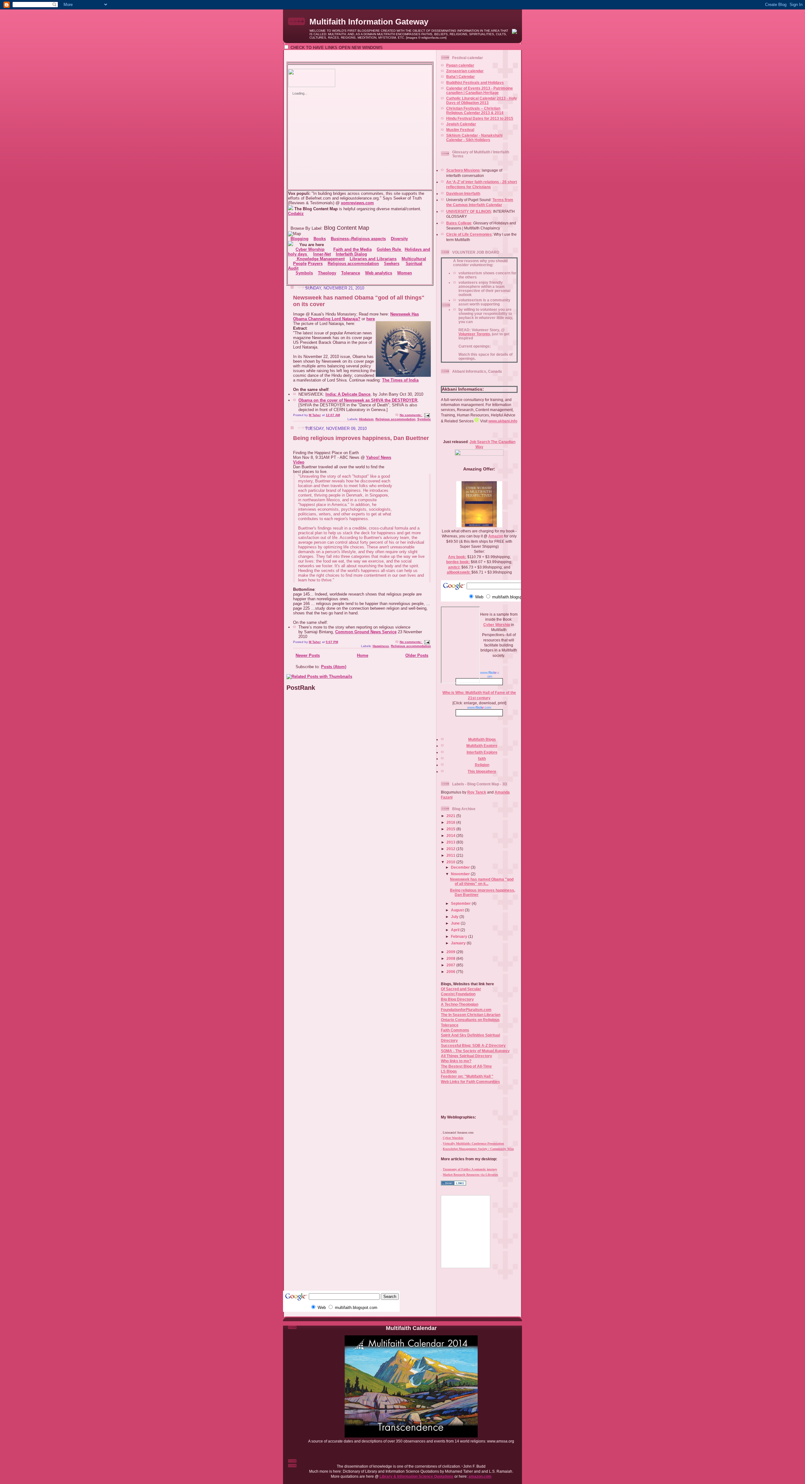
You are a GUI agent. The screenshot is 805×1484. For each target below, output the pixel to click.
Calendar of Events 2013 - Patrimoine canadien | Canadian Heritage (479, 90)
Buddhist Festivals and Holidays (475, 82)
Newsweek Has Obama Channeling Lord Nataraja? (356, 316)
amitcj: (454, 567)
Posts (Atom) (333, 666)
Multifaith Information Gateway (368, 21)
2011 (451, 855)
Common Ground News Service (366, 631)
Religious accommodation (395, 419)
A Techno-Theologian (459, 1004)
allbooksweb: (459, 572)
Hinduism (366, 419)
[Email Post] (427, 415)
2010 (451, 862)
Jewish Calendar (461, 124)
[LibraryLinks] (453, 1184)
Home (362, 655)
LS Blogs (449, 1071)
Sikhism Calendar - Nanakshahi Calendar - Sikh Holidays (474, 137)
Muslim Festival (460, 130)
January (459, 943)
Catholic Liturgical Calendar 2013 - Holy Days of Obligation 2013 (481, 100)
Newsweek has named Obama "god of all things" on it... (482, 881)
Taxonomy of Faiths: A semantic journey (470, 1169)
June (456, 923)
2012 (451, 849)
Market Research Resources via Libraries (470, 1174)
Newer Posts (308, 655)
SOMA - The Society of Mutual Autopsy (475, 1051)
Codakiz (296, 213)
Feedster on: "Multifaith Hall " (467, 1076)
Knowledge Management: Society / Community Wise (478, 1149)
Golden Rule (389, 249)
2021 (451, 816)
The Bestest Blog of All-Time (466, 1066)
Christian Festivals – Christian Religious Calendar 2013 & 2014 (474, 110)
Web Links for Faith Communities (470, 1082)
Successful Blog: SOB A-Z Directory (473, 1045)
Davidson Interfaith (463, 193)
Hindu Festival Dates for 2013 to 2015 (479, 118)
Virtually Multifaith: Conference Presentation (473, 1143)
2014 (451, 835)
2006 (451, 972)
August (458, 910)
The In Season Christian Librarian (470, 1015)
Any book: (457, 557)
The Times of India (400, 380)
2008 (451, 958)
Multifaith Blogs (482, 739)
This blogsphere (482, 771)
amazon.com (480, 1476)
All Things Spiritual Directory (466, 1056)
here (370, 318)
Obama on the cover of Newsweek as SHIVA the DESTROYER (357, 400)
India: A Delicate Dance (347, 394)
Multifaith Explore (481, 746)
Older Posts (416, 655)
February (459, 936)
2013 (451, 842)
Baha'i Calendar (460, 76)
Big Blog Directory (457, 999)
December (461, 867)
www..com (479, 707)
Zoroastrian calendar (465, 71)
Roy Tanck (476, 792)
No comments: (411, 415)
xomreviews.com (357, 203)
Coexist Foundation (458, 994)
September (461, 903)
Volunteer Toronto (474, 334)
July (455, 917)
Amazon (495, 536)
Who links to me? (456, 1061)
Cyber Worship (496, 625)
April (455, 930)
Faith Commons (455, 1030)
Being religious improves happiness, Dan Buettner (361, 438)
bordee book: (458, 562)
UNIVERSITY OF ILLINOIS (468, 211)
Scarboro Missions (463, 170)
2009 (451, 952)
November (461, 874)
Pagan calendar (460, 65)
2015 (451, 829)
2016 (451, 822)
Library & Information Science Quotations (416, 1476)
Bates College (458, 223)
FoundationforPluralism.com (466, 1010)
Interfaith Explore (482, 752)
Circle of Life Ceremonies (469, 234)
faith (482, 758)
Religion (482, 765)
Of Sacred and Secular (461, 989)
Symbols (424, 419)
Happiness (381, 646)
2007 (451, 965)
